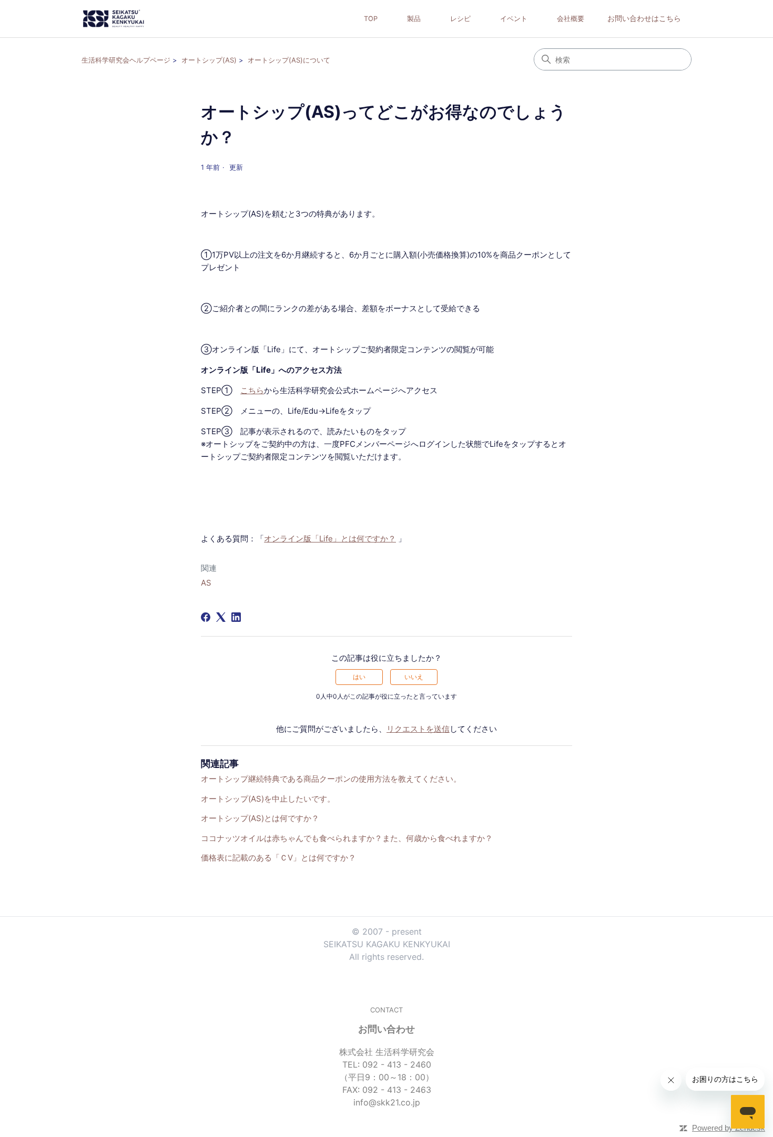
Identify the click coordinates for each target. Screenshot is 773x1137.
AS (206, 583)
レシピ (460, 19)
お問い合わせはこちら (644, 18)
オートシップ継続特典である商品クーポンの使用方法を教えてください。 (331, 779)
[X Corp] (221, 617)
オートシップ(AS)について (289, 60)
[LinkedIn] (236, 617)
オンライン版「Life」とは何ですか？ (330, 539)
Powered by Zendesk (728, 1127)
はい (359, 677)
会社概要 (570, 19)
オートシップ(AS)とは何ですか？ (260, 818)
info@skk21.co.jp (386, 1102)
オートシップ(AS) (209, 60)
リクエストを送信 (418, 729)
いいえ (413, 677)
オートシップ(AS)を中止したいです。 (268, 799)
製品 (414, 19)
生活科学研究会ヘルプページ (126, 60)
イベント (513, 19)
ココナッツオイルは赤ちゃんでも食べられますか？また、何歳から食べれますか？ (347, 838)
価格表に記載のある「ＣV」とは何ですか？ (278, 858)
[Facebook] (205, 617)
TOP (371, 19)
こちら (252, 390)
